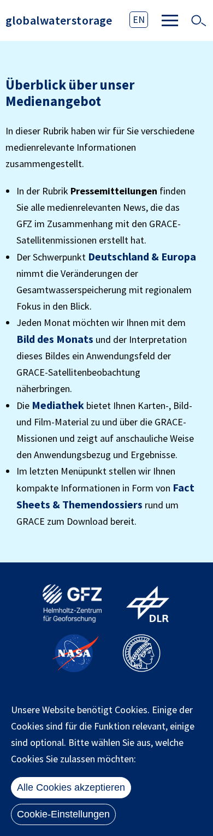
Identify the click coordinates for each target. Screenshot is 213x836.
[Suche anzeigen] (198, 20)
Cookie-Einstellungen (63, 814)
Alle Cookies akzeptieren (71, 787)
